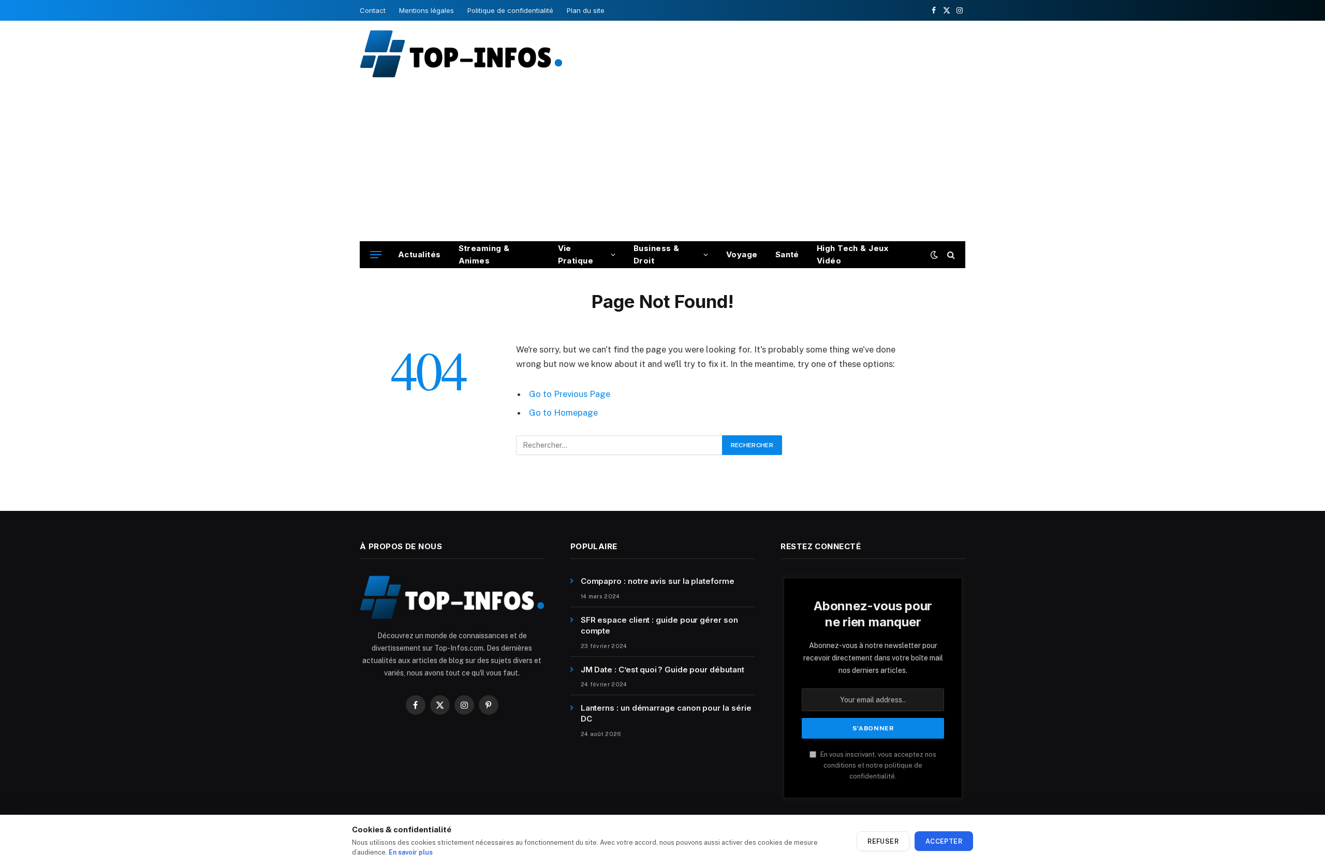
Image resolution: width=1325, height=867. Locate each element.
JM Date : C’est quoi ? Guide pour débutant (662, 669)
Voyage (742, 254)
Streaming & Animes (484, 254)
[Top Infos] (461, 53)
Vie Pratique (576, 254)
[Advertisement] (662, 163)
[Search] (950, 255)
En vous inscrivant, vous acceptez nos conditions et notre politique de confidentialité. (877, 766)
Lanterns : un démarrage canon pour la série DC (666, 713)
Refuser (883, 841)
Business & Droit (657, 254)
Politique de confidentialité (510, 10)
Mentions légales (426, 10)
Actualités (419, 254)
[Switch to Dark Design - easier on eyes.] (934, 255)
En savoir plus (411, 852)
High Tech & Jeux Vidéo (852, 254)
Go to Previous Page (569, 394)
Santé (787, 254)
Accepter (943, 841)
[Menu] (375, 255)
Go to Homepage (563, 412)
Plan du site (586, 10)
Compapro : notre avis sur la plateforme (657, 581)
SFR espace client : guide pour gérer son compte (659, 625)
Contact (373, 10)
